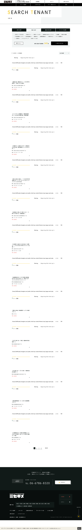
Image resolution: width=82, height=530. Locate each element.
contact (63, 482)
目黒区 (45, 503)
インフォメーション (21, 513)
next (46, 448)
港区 (40, 503)
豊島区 (27, 503)
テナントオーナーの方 (40, 510)
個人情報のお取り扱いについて (55, 528)
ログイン (52, 1)
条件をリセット (18, 43)
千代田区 (21, 503)
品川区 (42, 503)
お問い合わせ (66, 1)
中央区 (30, 503)
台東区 (24, 503)
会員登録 (37, 1)
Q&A (66, 4)
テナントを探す (23, 4)
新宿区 (37, 503)
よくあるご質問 (50, 510)
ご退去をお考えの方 (29, 510)
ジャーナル (20, 510)
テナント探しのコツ (52, 4)
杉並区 (17, 503)
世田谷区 (33, 503)
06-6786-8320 (40, 483)
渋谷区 (48, 503)
